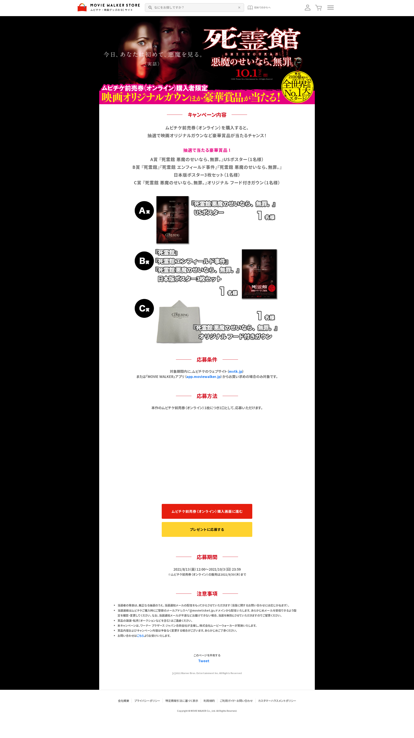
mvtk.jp (235, 371)
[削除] (238, 7)
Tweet (203, 660)
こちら (140, 636)
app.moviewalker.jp (203, 376)
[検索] (150, 7)
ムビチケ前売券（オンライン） (207, 511)
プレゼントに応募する (207, 529)
